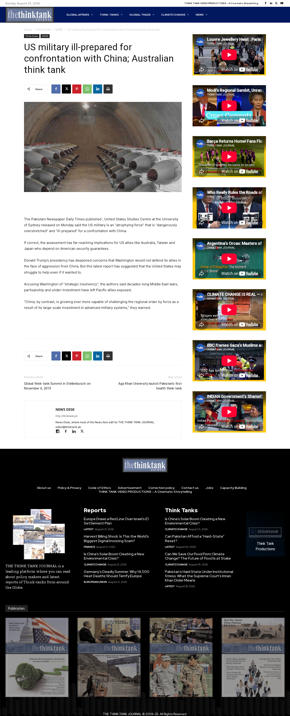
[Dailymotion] (60, 431)
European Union (95, 582)
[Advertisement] (103, 204)
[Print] (108, 89)
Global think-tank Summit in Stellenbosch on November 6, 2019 (57, 386)
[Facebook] (265, 3)
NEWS (59, 29)
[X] (276, 3)
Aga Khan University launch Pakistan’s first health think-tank (150, 386)
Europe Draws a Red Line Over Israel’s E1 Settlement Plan (116, 521)
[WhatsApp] (87, 89)
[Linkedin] (271, 3)
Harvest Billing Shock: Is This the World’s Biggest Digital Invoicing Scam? (116, 538)
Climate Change (95, 564)
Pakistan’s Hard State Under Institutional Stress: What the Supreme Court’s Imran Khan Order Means (199, 576)
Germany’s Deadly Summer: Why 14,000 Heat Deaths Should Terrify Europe (116, 573)
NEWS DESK (65, 409)
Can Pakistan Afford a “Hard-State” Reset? (194, 538)
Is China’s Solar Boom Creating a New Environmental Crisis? (114, 556)
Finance (89, 547)
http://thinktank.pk (66, 416)
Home (28, 29)
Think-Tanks (43, 29)
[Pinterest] (76, 89)
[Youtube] (282, 3)
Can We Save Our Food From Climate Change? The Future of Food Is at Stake (198, 556)
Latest (89, 529)
